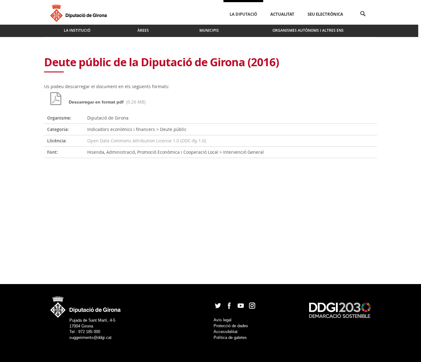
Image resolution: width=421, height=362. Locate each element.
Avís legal (222, 320)
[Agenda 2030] (340, 309)
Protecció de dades (231, 325)
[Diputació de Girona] (79, 12)
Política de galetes (230, 337)
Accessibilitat (226, 331)
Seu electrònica (325, 14)
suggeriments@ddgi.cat (90, 337)
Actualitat (282, 14)
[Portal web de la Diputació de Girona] (85, 305)
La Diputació (243, 14)
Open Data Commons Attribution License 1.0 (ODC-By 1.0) (146, 141)
